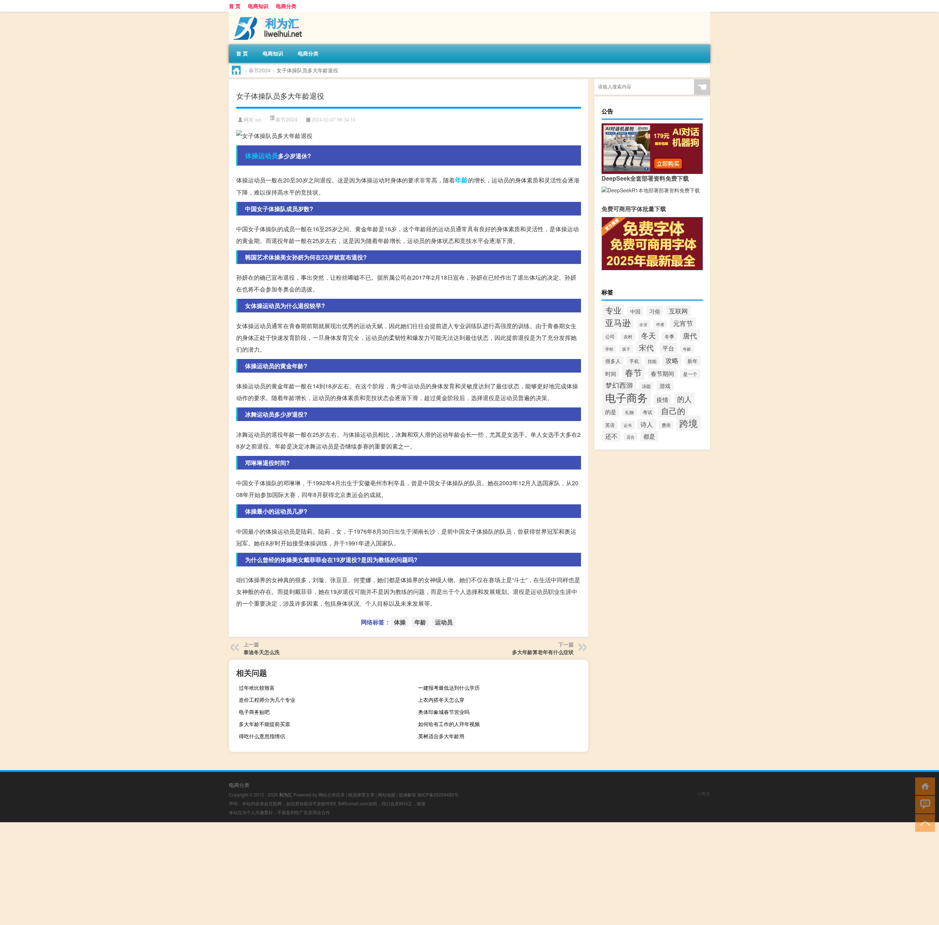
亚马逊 (618, 322)
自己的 (673, 410)
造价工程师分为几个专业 (267, 699)
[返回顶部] (923, 822)
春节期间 (662, 373)
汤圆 (646, 386)
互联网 (678, 310)
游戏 (665, 385)
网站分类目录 (331, 794)
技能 (652, 361)
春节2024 (260, 70)
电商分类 (286, 6)
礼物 (629, 412)
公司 (610, 336)
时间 (610, 373)
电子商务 (626, 397)
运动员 (268, 155)
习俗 (654, 311)
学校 (609, 349)
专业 (613, 310)
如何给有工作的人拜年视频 (449, 724)
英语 (610, 425)
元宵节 (683, 323)
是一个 (690, 373)
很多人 (613, 360)
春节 (633, 372)
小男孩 (703, 793)
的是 (610, 411)
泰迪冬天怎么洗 (261, 652)
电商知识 (258, 6)
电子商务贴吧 (254, 711)
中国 (635, 311)
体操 (251, 155)
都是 (649, 436)
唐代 (690, 335)
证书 (628, 425)
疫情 (662, 399)
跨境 (688, 423)
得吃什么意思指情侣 (262, 736)
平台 (668, 348)
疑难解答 (407, 794)
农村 (628, 337)
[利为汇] (267, 14)
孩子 (626, 349)
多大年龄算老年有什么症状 (543, 652)
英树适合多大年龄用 (441, 736)
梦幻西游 (619, 385)
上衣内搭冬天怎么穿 (441, 699)
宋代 (646, 347)
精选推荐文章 (361, 794)
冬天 (648, 335)
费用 (666, 425)
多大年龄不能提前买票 (264, 724)
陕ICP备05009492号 (437, 794)
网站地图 (386, 794)
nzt (258, 120)
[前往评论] (923, 804)
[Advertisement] (220, 873)
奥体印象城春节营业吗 (444, 711)
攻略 (672, 360)
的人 (684, 398)
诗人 (646, 424)
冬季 (669, 336)
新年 (692, 360)
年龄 (461, 180)
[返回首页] (923, 785)
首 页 (235, 6)
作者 (660, 324)
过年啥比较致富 (257, 687)
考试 (647, 412)
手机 (634, 361)
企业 (643, 324)
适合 (630, 437)
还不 (611, 436)
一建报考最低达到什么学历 (449, 687)
